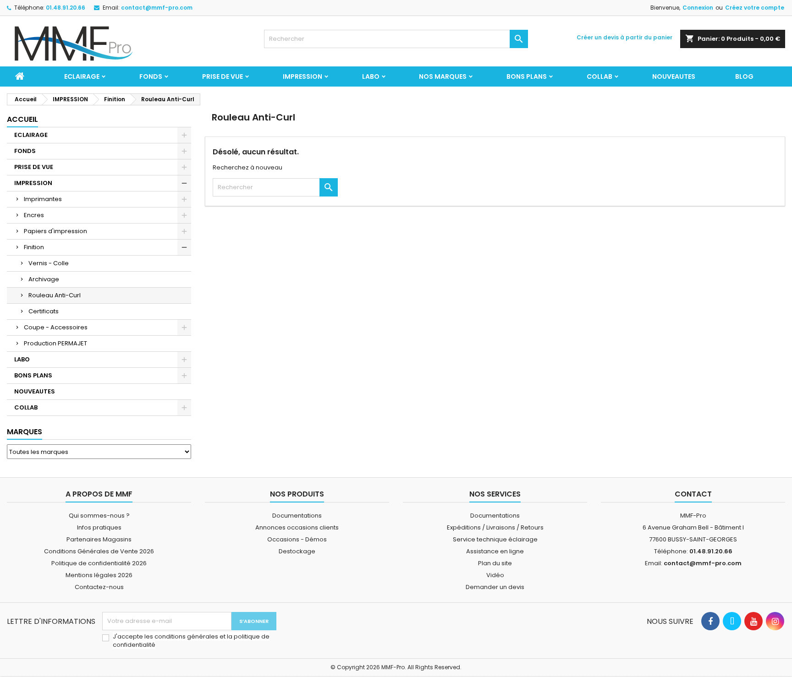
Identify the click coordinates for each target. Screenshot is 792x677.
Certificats (43, 311)
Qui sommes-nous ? (99, 515)
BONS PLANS (526, 76)
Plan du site (495, 563)
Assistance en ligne (495, 551)
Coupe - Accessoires (56, 327)
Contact (693, 494)
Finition (34, 247)
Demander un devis (495, 587)
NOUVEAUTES (673, 76)
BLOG (744, 76)
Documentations (297, 515)
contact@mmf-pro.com (156, 7)
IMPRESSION (302, 76)
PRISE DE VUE (222, 76)
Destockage (297, 551)
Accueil (22, 119)
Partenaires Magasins (99, 539)
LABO (371, 76)
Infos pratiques (99, 527)
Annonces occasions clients (297, 527)
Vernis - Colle (48, 263)
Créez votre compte (754, 7)
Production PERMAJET (55, 343)
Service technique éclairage (495, 539)
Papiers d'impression (55, 231)
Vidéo (495, 575)
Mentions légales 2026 (99, 575)
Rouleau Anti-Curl (54, 295)
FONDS (150, 76)
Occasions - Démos (297, 539)
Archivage (43, 279)
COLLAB (599, 76)
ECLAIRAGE (81, 76)
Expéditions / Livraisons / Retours (495, 527)
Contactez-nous (99, 587)
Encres (34, 215)
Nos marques (443, 76)
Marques (24, 431)
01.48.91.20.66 (65, 7)
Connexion (697, 7)
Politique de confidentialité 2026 (99, 563)
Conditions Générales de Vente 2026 (99, 551)
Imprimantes (43, 199)
